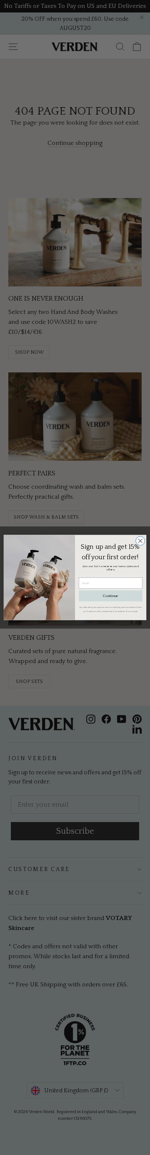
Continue (110, 596)
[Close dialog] (140, 541)
